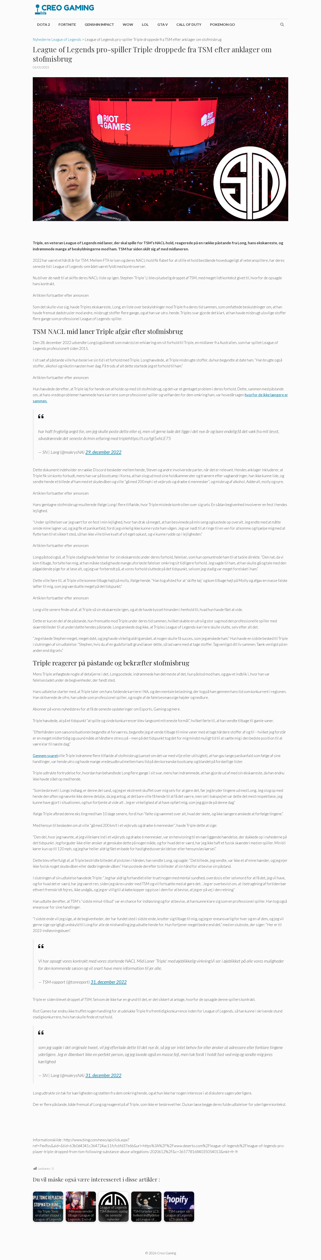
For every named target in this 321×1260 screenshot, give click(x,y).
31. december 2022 (109, 981)
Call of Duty (188, 24)
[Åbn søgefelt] (282, 24)
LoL (145, 24)
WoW (128, 24)
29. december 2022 (103, 452)
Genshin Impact (99, 24)
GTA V (162, 24)
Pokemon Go (222, 24)
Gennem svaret (45, 755)
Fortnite (67, 24)
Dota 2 (43, 24)
